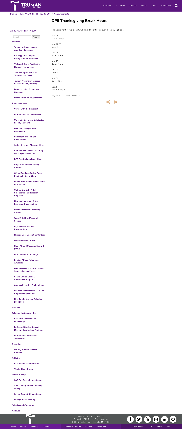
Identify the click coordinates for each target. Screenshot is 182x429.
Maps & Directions (85, 416)
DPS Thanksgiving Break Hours (28, 159)
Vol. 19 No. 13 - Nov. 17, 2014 (38, 14)
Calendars (16, 344)
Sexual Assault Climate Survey (28, 394)
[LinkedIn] (165, 419)
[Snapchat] (173, 419)
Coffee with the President (26, 109)
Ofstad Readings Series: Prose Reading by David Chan (28, 174)
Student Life (166, 5)
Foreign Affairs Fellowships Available (27, 261)
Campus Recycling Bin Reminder (29, 285)
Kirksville (96, 422)
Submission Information (23, 405)
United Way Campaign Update (28, 98)
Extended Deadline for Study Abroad (27, 211)
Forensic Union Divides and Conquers (26, 90)
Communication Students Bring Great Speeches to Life (28, 152)
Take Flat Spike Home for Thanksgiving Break (25, 74)
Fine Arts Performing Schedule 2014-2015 (28, 300)
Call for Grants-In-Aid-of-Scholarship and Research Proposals (26, 193)
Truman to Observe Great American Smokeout (25, 48)
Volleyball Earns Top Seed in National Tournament (27, 65)
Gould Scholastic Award (25, 240)
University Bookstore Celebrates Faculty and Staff (29, 121)
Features (16, 41)
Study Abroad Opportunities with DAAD (29, 247)
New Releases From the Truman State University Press (29, 269)
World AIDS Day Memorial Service (26, 219)
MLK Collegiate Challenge (26, 254)
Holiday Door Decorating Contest (29, 235)
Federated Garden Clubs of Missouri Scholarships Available (29, 328)
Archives (16, 411)
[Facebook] (130, 419)
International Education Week (27, 114)
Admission (107, 5)
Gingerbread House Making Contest (26, 166)
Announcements (61, 14)
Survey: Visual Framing (24, 399)
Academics (120, 5)
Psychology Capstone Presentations (24, 228)
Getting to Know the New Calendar (25, 351)
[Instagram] (156, 419)
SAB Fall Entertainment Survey (28, 380)
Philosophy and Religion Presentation (25, 138)
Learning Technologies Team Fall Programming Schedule (29, 292)
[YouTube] (147, 419)
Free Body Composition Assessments (25, 129)
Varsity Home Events (23, 369)
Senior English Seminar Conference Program (24, 278)
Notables (16, 307)
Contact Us (99, 416)
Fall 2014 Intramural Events (26, 363)
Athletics (133, 5)
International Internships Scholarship (25, 337)
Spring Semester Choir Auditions (29, 145)
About (154, 5)
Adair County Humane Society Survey (28, 387)
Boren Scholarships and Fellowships (25, 320)
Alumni (144, 5)
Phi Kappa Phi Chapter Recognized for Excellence (26, 57)
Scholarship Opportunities (24, 313)
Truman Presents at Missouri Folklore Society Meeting (27, 82)
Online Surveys (19, 374)
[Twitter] (139, 419)
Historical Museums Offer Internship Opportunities (26, 202)
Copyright (78, 419)
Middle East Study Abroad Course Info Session (29, 183)
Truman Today (16, 14)
